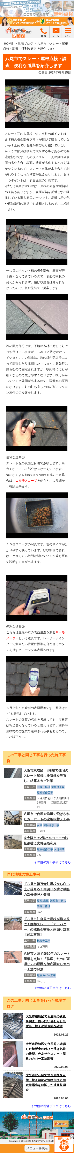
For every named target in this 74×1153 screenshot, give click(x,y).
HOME (8, 43)
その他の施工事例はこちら (52, 862)
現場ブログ (25, 43)
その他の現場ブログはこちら (51, 1106)
